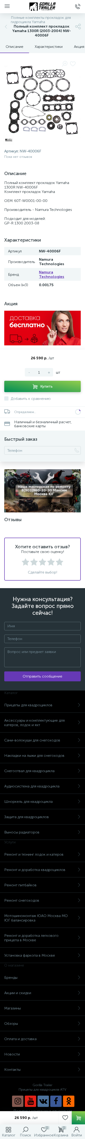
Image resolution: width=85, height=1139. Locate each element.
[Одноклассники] (68, 1101)
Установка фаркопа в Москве (29, 955)
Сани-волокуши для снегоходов (32, 740)
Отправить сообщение (42, 676)
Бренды (10, 977)
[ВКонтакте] (43, 1101)
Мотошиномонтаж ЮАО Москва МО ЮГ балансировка (36, 917)
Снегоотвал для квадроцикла (29, 771)
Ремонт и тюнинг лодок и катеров (34, 854)
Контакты (12, 1069)
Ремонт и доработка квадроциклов (34, 869)
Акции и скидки (17, 993)
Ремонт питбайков (20, 885)
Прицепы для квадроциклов (28, 705)
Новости (12, 1054)
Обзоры (11, 1023)
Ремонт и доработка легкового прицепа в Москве (31, 937)
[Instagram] (17, 1101)
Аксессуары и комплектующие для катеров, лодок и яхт (34, 722)
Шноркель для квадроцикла (28, 801)
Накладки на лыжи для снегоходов (34, 755)
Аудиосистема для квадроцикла (32, 786)
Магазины (12, 1008)
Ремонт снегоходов (21, 900)
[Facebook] (56, 1101)
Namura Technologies (51, 274)
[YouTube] (30, 1101)
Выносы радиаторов (21, 832)
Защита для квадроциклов (26, 817)
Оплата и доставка (20, 1039)
